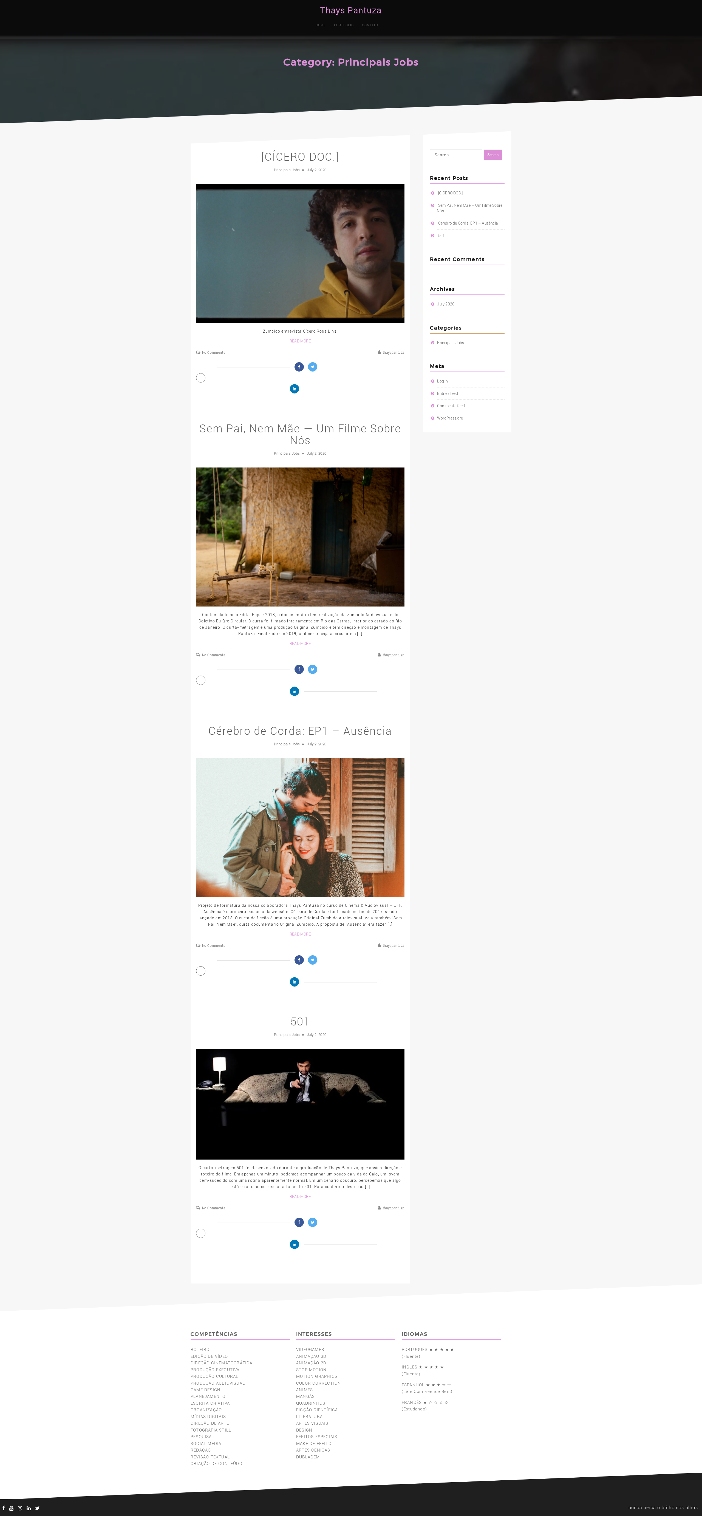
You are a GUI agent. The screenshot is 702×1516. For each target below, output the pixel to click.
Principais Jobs (287, 170)
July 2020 (445, 304)
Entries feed (447, 393)
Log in (442, 381)
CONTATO (370, 25)
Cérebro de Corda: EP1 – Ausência (300, 731)
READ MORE (300, 341)
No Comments (213, 353)
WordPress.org (450, 418)
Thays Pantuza (351, 10)
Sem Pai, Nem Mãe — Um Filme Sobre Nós (300, 434)
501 (300, 1021)
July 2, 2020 (317, 170)
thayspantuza (393, 353)
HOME (321, 25)
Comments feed (451, 406)
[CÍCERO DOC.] (300, 157)
